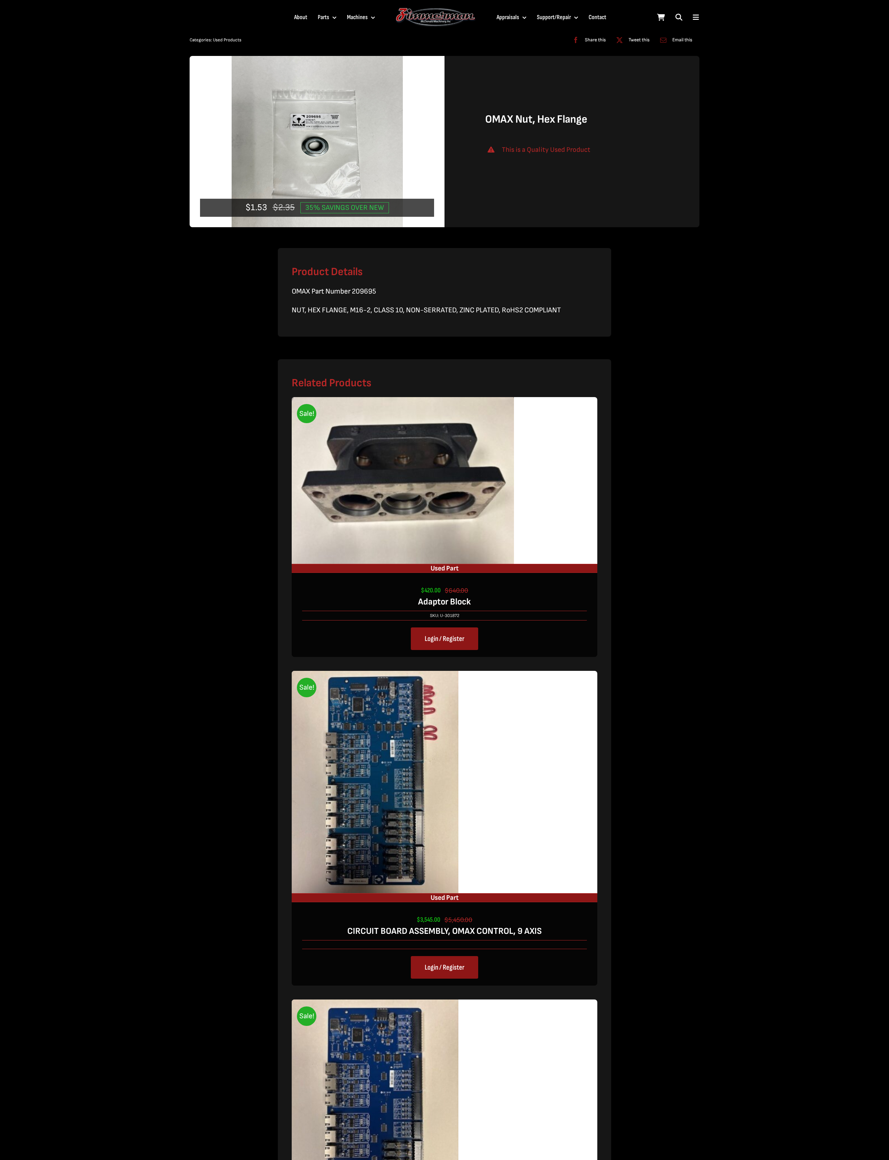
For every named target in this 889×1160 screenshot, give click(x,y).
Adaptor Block (444, 602)
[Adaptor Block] (403, 402)
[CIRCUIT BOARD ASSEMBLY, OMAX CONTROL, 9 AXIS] (375, 676)
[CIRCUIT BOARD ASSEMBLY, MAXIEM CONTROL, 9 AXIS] (375, 1005)
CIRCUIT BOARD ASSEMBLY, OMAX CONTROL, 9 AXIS (444, 931)
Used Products (227, 40)
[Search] (678, 17)
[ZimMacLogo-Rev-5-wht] (436, 10)
